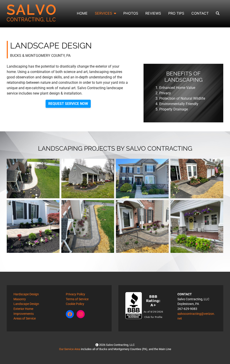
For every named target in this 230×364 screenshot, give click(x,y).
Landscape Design (26, 304)
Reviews (153, 13)
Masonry (19, 299)
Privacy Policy (75, 294)
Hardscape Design (26, 294)
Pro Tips (176, 13)
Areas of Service (24, 318)
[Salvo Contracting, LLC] (31, 13)
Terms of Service (77, 299)
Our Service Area (69, 349)
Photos (130, 13)
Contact (200, 13)
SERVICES (103, 13)
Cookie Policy (75, 304)
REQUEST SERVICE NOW (68, 103)
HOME (82, 13)
